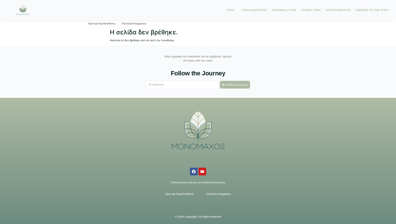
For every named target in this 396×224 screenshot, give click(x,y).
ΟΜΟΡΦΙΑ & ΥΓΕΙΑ (284, 10)
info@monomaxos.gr (213, 182)
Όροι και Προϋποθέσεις (102, 23)
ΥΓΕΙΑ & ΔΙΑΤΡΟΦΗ (254, 10)
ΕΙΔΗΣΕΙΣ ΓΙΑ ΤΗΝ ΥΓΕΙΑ (372, 10)
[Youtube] (202, 171)
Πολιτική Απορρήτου (134, 23)
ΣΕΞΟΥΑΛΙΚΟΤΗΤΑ (338, 10)
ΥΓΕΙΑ (231, 10)
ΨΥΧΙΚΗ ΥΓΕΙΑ (311, 10)
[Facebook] (194, 171)
